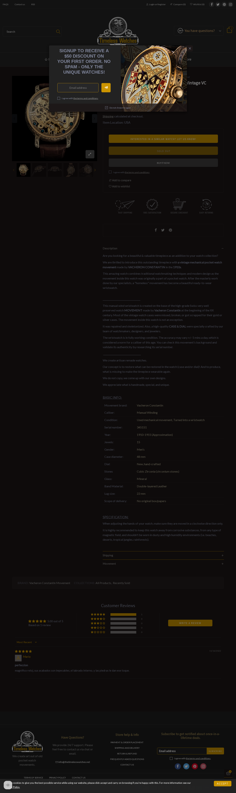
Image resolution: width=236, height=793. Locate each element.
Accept (222, 783)
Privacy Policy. (12, 787)
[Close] (190, 48)
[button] (106, 87)
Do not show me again (120, 107)
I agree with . (80, 98)
